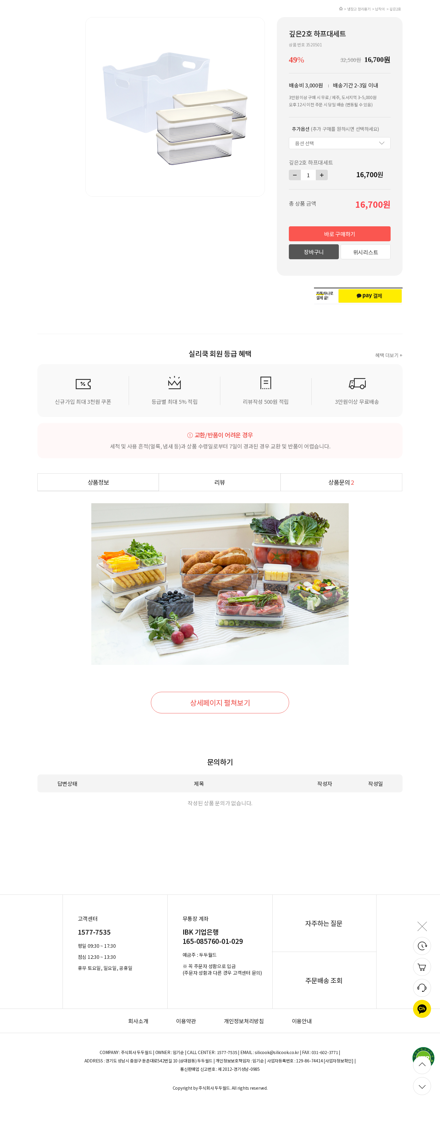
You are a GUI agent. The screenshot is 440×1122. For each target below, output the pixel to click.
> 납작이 (378, 8)
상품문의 (341, 482)
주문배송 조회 (323, 980)
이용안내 (302, 1021)
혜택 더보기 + (389, 355)
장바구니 (314, 252)
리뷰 (219, 482)
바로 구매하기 (339, 234)
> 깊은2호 (393, 8)
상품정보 (98, 482)
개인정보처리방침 (244, 1021)
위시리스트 (365, 252)
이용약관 (186, 1021)
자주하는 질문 (323, 923)
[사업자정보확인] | (340, 1061)
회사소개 (138, 1021)
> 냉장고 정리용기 (357, 8)
